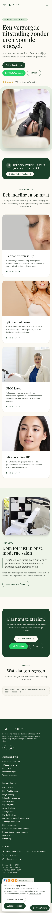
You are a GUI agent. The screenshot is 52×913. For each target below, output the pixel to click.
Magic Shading (8, 795)
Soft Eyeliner (7, 812)
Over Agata (6, 835)
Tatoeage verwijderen (11, 822)
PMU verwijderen (9, 825)
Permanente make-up (11, 761)
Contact (33, 73)
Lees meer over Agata (15, 584)
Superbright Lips (8, 805)
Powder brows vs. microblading (15, 832)
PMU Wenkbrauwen (10, 791)
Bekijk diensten (12, 65)
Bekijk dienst (11, 272)
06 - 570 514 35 (12, 855)
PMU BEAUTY (11, 4)
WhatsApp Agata (15, 73)
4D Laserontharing (9, 765)
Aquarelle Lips (8, 801)
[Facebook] (4, 747)
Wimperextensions (9, 775)
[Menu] (47, 5)
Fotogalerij (6, 839)
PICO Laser (6, 768)
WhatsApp (20, 646)
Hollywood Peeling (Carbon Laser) (16, 818)
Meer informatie (35, 894)
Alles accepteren (14, 906)
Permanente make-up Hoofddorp (15, 829)
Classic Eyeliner (8, 808)
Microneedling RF (9, 772)
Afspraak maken (24, 639)
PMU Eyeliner (7, 788)
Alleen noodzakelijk (15, 899)
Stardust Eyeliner (9, 815)
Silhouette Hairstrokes (11, 798)
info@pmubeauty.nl (13, 859)
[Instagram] (11, 747)
